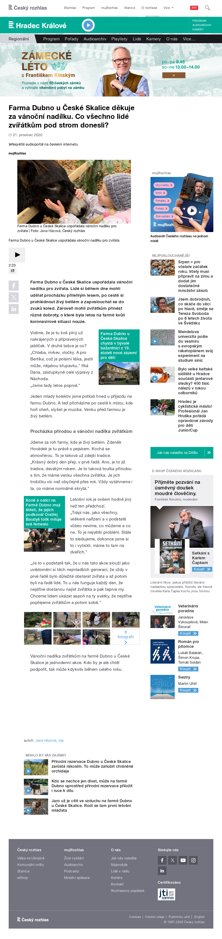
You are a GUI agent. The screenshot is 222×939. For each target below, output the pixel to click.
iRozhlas (70, 8)
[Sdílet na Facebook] (14, 286)
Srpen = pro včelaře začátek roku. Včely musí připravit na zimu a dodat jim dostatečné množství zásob (195, 276)
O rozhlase (149, 8)
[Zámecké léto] (111, 70)
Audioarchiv (202, 25)
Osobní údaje (155, 917)
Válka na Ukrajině (30, 858)
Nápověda (119, 865)
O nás (172, 38)
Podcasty (71, 871)
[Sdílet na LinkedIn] (14, 309)
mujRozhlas (109, 8)
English (199, 917)
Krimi (159, 193)
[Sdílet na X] (14, 297)
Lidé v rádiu (120, 871)
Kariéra (116, 878)
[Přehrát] (17, 255)
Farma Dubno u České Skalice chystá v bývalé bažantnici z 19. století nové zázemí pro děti (119, 345)
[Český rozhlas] (28, 8)
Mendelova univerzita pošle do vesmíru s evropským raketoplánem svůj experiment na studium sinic (195, 346)
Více (189, 38)
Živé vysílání (163, 216)
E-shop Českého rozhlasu (177, 471)
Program (88, 8)
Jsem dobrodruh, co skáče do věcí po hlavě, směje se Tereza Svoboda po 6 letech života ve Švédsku (195, 311)
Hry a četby (162, 185)
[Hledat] (207, 8)
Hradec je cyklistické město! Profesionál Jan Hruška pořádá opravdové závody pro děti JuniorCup (195, 415)
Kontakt (117, 884)
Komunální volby (30, 865)
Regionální (19, 38)
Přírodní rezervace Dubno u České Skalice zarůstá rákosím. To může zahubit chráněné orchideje (92, 766)
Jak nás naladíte (124, 858)
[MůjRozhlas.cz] (17, 154)
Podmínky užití (179, 917)
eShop (22, 878)
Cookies (135, 917)
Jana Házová (50, 231)
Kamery (198, 29)
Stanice (129, 8)
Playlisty (119, 38)
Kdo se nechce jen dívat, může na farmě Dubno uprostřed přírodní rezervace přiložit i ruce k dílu (92, 786)
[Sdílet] (12, 271)
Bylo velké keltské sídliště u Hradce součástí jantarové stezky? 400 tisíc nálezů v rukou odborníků (195, 381)
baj (61, 740)
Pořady (71, 38)
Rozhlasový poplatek (127, 891)
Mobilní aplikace (77, 878)
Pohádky (161, 200)
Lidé (137, 38)
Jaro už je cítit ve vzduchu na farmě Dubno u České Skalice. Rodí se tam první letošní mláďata (92, 805)
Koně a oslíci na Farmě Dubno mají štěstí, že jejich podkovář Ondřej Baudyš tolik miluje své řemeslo (43, 512)
